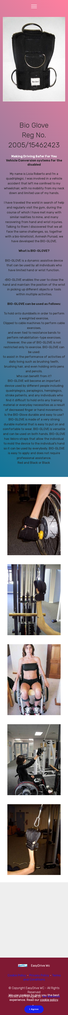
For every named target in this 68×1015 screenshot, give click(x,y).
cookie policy (49, 1000)
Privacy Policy (39, 975)
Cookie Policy (17, 975)
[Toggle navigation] (34, 6)
